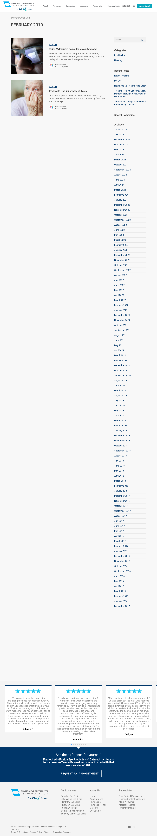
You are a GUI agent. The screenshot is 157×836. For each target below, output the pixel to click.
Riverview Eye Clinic (70, 805)
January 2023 (120, 250)
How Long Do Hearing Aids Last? (130, 85)
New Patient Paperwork (130, 796)
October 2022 (121, 265)
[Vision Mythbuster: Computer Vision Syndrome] (27, 56)
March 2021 (120, 355)
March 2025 (120, 159)
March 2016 (120, 591)
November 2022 (122, 260)
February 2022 (121, 305)
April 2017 (119, 536)
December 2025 (122, 139)
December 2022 (122, 255)
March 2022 (120, 300)
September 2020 (122, 375)
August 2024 (120, 174)
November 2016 (122, 561)
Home (93, 796)
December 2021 (122, 315)
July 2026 (119, 134)
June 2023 (119, 230)
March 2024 (120, 189)
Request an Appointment (80, 773)
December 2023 (122, 205)
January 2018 (120, 491)
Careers (94, 808)
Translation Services (62, 832)
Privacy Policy (36, 832)
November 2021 (122, 320)
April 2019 (119, 415)
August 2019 (120, 395)
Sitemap (47, 832)
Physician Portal (98, 805)
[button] (154, 714)
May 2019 (119, 410)
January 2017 (120, 551)
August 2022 (120, 275)
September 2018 (122, 450)
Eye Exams (95, 810)
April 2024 (119, 184)
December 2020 (122, 365)
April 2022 (119, 295)
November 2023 (122, 210)
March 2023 (120, 240)
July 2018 (119, 460)
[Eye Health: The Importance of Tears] (27, 98)
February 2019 (121, 425)
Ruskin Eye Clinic (69, 808)
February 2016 (121, 596)
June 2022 (119, 285)
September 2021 (122, 330)
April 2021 (119, 350)
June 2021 (119, 340)
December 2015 (122, 606)
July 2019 (119, 400)
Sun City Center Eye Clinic (73, 813)
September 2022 (122, 270)
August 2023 (120, 225)
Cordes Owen (60, 65)
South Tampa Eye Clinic (72, 810)
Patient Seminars (127, 808)
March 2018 (120, 480)
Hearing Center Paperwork (132, 799)
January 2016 (120, 601)
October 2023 (121, 215)
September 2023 (122, 220)
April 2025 (119, 154)
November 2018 (122, 440)
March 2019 (120, 420)
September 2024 (122, 169)
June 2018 (119, 465)
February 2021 (121, 360)
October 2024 (121, 164)
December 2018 (122, 435)
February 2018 (121, 486)
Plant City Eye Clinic (70, 802)
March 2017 (120, 541)
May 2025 (119, 149)
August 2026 (120, 129)
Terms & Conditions (19, 832)
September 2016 (122, 571)
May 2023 (119, 235)
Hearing (118, 60)
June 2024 (119, 179)
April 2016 (119, 586)
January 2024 (120, 200)
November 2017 (122, 501)
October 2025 (121, 144)
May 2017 (119, 531)
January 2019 (120, 430)
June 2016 (119, 576)
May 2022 (119, 290)
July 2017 (119, 521)
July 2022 (119, 280)
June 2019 (119, 405)
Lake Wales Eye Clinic (71, 799)
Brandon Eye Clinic (70, 796)
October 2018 (121, 445)
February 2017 (121, 546)
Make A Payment (127, 802)
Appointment (96, 799)
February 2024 (121, 194)
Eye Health (53, 45)
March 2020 (120, 390)
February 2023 (121, 245)
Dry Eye (118, 80)
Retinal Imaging (121, 75)
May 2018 (119, 470)
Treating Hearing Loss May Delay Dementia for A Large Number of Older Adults (130, 93)
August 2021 (120, 335)
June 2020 (119, 385)
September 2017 (122, 511)
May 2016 (119, 581)
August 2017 (120, 516)
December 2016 (122, 556)
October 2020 (121, 370)
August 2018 (120, 455)
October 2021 (121, 325)
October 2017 (121, 506)
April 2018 (119, 475)
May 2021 (119, 345)
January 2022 (120, 310)
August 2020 (120, 380)
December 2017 (122, 496)
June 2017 (119, 526)
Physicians (95, 802)
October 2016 (121, 566)
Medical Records (127, 805)
